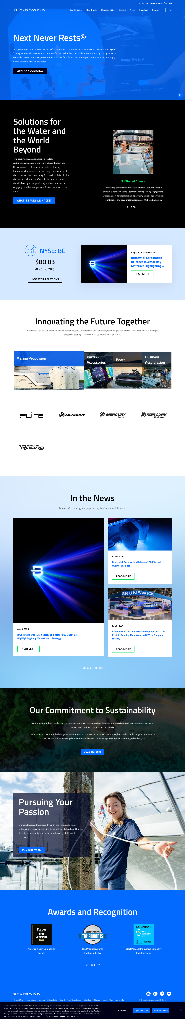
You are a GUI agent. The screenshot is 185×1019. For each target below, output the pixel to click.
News (132, 10)
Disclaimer (88, 1000)
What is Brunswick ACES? (34, 200)
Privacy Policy (52, 1000)
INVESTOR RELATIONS (45, 279)
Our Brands (91, 10)
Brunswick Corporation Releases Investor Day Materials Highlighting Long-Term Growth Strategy (47, 636)
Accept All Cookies (161, 1010)
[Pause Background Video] (180, 95)
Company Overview (30, 70)
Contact (155, 10)
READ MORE (142, 274)
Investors (143, 10)
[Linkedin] (148, 995)
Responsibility (108, 10)
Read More (28, 649)
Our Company (76, 10)
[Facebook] (162, 995)
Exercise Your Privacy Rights (70, 1000)
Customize (122, 1010)
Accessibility (120, 1000)
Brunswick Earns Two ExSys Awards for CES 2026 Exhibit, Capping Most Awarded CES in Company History (138, 635)
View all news (92, 668)
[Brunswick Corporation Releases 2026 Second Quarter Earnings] (140, 534)
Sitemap (97, 1000)
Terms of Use (18, 1000)
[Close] (181, 1010)
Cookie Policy (108, 1000)
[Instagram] (155, 995)
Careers (122, 10)
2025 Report (92, 751)
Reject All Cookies (141, 1010)
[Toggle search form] (171, 10)
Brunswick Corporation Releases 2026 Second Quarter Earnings (136, 563)
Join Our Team (32, 850)
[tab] (49, 370)
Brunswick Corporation (149, 1000)
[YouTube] (169, 995)
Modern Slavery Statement (35, 1000)
